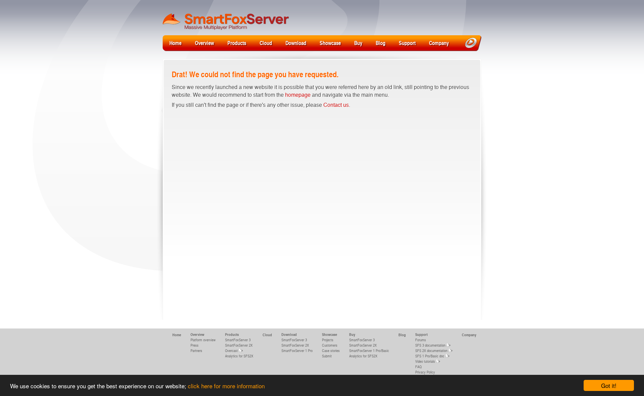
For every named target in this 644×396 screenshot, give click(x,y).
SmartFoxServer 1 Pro (297, 350)
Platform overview (203, 339)
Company (439, 43)
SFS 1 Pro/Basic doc (429, 355)
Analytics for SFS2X (239, 355)
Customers (329, 345)
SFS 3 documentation (430, 345)
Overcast (231, 350)
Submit (327, 355)
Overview (204, 43)
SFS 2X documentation (431, 350)
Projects (327, 339)
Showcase (330, 43)
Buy (358, 43)
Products (236, 43)
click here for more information (226, 386)
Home (175, 43)
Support (407, 43)
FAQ (418, 366)
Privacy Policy (425, 372)
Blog (380, 43)
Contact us (336, 104)
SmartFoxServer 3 (238, 339)
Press (195, 345)
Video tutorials (425, 361)
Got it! (608, 385)
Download (295, 43)
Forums (420, 339)
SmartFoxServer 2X (239, 345)
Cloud (266, 43)
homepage (298, 94)
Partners (196, 350)
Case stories (331, 350)
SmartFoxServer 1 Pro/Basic (369, 350)
